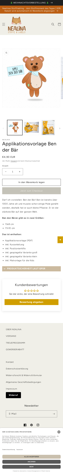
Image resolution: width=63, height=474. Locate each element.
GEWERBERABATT (15, 349)
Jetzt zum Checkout (31, 190)
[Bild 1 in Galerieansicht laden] (14, 127)
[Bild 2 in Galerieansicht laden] (31, 127)
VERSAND (11, 336)
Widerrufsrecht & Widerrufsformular (24, 375)
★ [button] (60, 240)
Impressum (11, 389)
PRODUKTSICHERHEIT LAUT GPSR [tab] (26, 268)
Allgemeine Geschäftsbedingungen (23, 382)
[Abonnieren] (54, 413)
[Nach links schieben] (3, 128)
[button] (3, 24)
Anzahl (5, 166)
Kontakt (10, 362)
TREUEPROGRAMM (15, 343)
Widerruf (13, 395)
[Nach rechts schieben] (60, 128)
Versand (14, 161)
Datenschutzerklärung (17, 368)
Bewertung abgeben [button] (31, 302)
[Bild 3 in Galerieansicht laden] (48, 127)
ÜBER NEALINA (13, 329)
